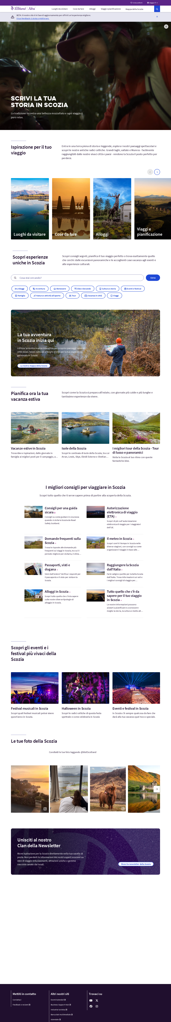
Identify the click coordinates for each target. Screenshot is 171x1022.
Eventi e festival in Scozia (130, 708)
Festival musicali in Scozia (29, 708)
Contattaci (17, 1000)
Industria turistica (58, 1009)
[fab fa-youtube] (91, 1000)
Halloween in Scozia (76, 708)
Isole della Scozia (74, 448)
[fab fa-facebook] (91, 1006)
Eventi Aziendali (57, 1000)
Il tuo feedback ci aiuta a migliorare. (33, 18)
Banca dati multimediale (61, 1014)
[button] (157, 16)
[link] (157, 9)
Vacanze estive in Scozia (28, 448)
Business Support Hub (60, 1004)
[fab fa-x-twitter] (97, 1000)
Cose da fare (78, 8)
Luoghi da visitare (60, 8)
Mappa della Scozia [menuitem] (134, 9)
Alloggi (92, 8)
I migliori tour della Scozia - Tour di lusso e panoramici (135, 450)
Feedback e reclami (20, 1004)
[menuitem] (59, 9)
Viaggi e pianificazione (111, 8)
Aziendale (55, 1019)
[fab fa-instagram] (97, 1006)
